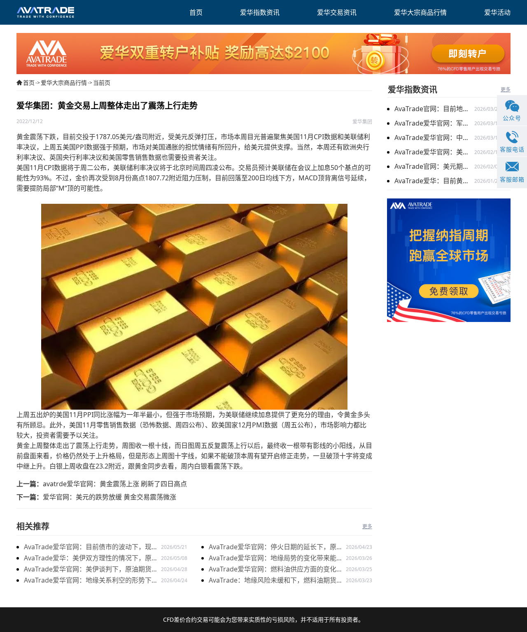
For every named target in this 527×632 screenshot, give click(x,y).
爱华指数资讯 (412, 89)
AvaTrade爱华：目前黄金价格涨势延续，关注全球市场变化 (434, 180)
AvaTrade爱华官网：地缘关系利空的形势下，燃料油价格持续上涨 (91, 581)
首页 (29, 82)
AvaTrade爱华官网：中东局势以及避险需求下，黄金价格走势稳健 (434, 137)
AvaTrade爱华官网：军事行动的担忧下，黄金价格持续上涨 (434, 123)
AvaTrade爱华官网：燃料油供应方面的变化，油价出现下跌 (276, 569)
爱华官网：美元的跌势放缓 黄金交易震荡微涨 (109, 496)
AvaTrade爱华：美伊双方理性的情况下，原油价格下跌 (91, 558)
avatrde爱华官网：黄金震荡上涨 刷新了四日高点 (115, 483)
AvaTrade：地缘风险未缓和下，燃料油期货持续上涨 (276, 581)
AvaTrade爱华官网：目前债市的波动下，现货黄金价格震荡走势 (91, 547)
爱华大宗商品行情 (64, 82)
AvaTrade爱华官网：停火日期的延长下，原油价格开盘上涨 (276, 547)
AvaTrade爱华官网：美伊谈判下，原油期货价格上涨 (91, 569)
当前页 (101, 82)
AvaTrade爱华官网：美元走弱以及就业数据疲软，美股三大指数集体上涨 (434, 151)
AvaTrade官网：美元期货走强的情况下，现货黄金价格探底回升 (434, 166)
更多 (367, 526)
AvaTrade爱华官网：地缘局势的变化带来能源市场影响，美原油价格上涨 (276, 558)
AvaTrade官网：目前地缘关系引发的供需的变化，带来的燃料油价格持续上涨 (434, 108)
